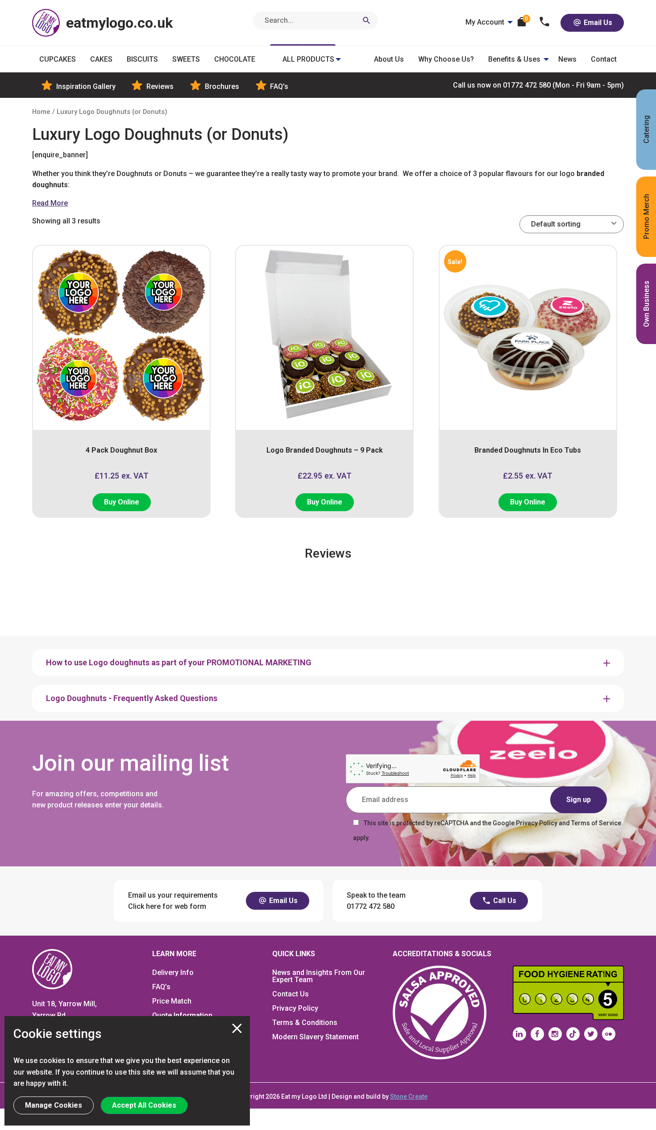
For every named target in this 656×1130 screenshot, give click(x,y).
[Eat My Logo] (52, 968)
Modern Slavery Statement (315, 1037)
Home (41, 112)
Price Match (171, 1001)
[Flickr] (608, 1034)
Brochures (221, 86)
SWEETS (186, 59)
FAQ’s (278, 86)
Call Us (503, 900)
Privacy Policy (295, 1008)
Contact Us (290, 994)
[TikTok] (573, 1034)
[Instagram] (555, 1034)
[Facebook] (537, 1034)
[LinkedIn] (519, 1034)
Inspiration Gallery (85, 86)
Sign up (578, 799)
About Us (389, 59)
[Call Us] (545, 22)
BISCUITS (142, 59)
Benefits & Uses (514, 59)
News (567, 59)
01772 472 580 (538, 85)
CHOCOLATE (234, 59)
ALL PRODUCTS (308, 59)
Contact (604, 59)
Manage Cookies (53, 1105)
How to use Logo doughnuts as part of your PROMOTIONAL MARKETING (178, 662)
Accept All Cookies (144, 1105)
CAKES (101, 59)
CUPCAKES (57, 59)
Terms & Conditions (304, 1022)
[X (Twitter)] (591, 1034)
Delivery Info (173, 972)
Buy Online (121, 502)
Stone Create (409, 1096)
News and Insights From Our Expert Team (318, 976)
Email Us (597, 22)
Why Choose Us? (446, 59)
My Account (484, 22)
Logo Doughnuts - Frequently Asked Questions (131, 698)
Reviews (159, 86)
